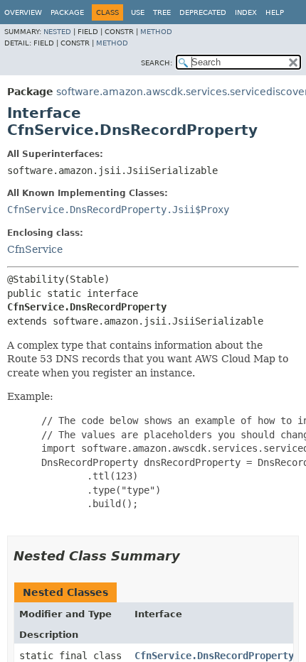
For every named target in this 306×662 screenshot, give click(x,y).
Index (246, 12)
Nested (57, 32)
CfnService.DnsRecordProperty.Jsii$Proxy (118, 209)
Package (67, 12)
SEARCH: (156, 63)
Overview (23, 12)
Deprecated (202, 12)
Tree (162, 12)
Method (156, 32)
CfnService (35, 249)
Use (137, 12)
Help (274, 12)
